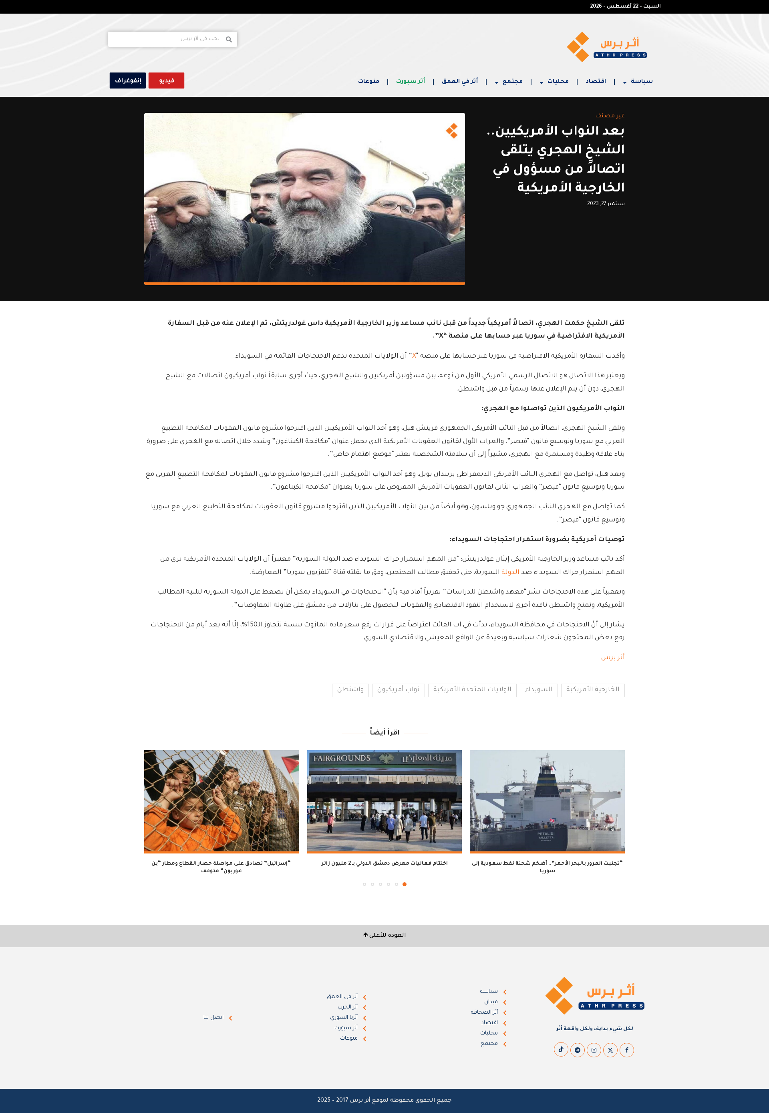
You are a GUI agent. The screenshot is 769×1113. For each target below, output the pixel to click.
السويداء (539, 690)
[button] (155, 818)
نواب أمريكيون (398, 690)
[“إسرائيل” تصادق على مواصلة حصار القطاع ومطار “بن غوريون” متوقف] (221, 801)
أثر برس (612, 658)
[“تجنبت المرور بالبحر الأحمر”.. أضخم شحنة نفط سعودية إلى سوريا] (547, 801)
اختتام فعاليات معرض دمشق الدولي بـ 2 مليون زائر (385, 864)
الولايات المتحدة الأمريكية (472, 690)
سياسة (642, 82)
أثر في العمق (460, 82)
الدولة (510, 572)
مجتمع (513, 82)
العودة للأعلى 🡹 (384, 936)
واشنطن (350, 690)
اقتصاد (596, 82)
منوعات (368, 82)
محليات (558, 82)
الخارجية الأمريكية (593, 690)
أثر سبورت (410, 82)
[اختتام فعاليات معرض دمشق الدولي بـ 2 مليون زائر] (384, 801)
